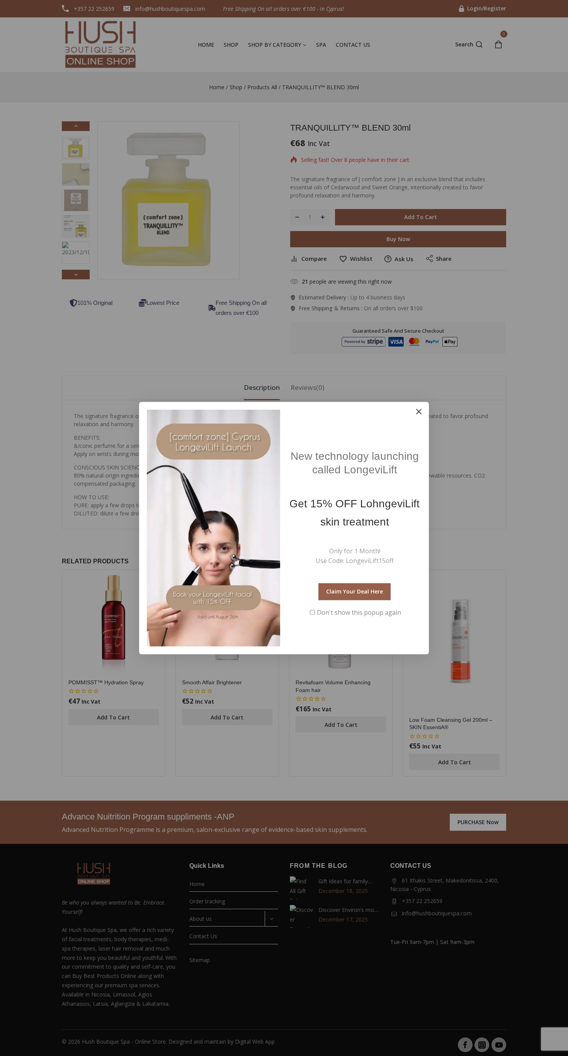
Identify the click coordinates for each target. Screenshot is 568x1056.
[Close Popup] (419, 412)
